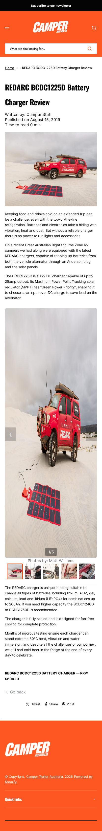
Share (53, 704)
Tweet (35, 704)
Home (9, 68)
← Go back (15, 692)
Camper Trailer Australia (44, 776)
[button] (6, 28)
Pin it (70, 704)
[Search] (90, 48)
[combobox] (51, 48)
